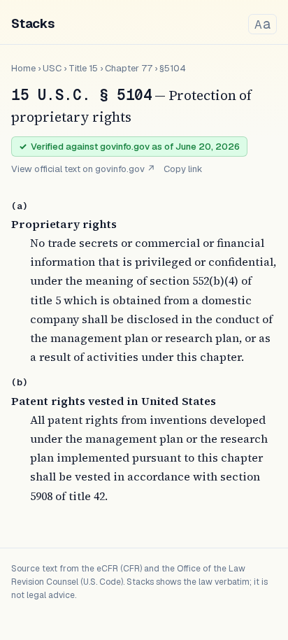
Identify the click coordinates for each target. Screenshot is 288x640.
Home (23, 68)
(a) (19, 206)
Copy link (183, 169)
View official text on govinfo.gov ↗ (83, 169)
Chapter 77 (128, 68)
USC (52, 68)
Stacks (33, 23)
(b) (19, 382)
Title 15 (83, 68)
